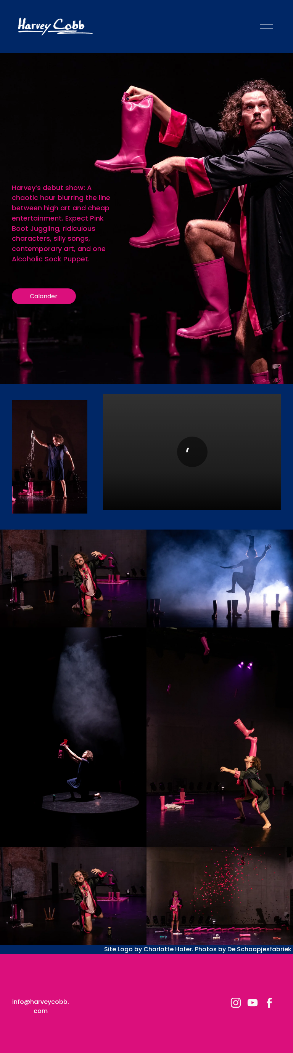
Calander (44, 296)
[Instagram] (235, 1002)
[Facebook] (269, 1002)
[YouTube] (252, 1002)
